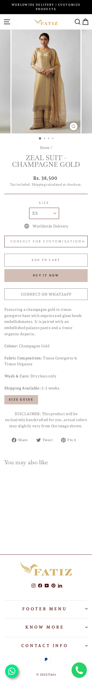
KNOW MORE (44, 627)
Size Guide (21, 399)
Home (45, 147)
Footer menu (44, 608)
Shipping (38, 184)
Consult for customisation (46, 241)
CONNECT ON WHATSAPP (46, 294)
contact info (44, 645)
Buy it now (46, 275)
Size (44, 203)
